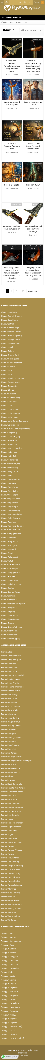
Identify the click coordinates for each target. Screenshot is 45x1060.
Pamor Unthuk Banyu (10, 900)
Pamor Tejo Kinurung (10, 861)
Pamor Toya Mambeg (10, 873)
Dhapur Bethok (7, 324)
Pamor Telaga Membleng (12, 865)
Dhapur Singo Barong (10, 619)
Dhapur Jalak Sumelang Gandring (15, 429)
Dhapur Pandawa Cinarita (12, 526)
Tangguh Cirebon (8, 949)
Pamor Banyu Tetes (9, 667)
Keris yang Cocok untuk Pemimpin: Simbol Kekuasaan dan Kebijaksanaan (33, 271)
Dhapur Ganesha (8, 394)
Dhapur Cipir (6, 370)
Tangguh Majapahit (9, 987)
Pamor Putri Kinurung (10, 803)
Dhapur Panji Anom (9, 541)
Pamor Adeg (6, 652)
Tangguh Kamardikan (10, 968)
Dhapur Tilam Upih (9, 634)
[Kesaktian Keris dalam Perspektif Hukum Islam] (33, 130)
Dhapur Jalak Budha (9, 409)
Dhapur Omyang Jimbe (11, 514)
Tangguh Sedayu (8, 1015)
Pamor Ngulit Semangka (11, 784)
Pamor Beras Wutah (10, 683)
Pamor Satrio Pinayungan (12, 823)
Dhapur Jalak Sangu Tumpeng (14, 421)
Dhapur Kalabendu (9, 440)
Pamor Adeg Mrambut (11, 656)
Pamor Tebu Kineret (10, 858)
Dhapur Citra (6, 374)
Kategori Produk (13, 18)
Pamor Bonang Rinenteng (12, 687)
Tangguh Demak (8, 952)
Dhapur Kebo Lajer (9, 452)
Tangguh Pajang (8, 999)
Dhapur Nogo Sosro (9, 502)
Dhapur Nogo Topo (9, 506)
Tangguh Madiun (8, 976)
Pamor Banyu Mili (8, 663)
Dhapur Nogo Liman (9, 487)
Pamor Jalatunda (8, 714)
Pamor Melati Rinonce (10, 768)
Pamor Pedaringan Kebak (12, 792)
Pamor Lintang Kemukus (11, 757)
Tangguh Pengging (9, 1011)
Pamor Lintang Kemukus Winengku (16, 760)
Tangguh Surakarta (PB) (11, 1026)
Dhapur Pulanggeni (9, 557)
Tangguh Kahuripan (9, 964)
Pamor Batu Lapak (9, 671)
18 (23, 291)
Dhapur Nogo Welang (10, 510)
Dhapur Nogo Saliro (9, 491)
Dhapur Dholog (7, 390)
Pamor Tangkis (7, 854)
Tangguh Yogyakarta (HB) (12, 1038)
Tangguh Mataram (9, 991)
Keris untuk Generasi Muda (33, 103)
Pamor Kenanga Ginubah (12, 737)
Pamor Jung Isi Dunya (10, 722)
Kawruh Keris (16, 39)
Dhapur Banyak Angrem (11, 316)
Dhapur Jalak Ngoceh (10, 413)
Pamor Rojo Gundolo (10, 815)
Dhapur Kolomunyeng (10, 464)
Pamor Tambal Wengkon (12, 850)
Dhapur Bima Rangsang (11, 335)
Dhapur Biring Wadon (10, 343)
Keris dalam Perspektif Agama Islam (12, 146)
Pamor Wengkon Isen (10, 916)
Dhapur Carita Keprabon (11, 362)
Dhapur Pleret (7, 553)
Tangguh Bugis (7, 945)
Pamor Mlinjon (7, 776)
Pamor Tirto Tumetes (10, 869)
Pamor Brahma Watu (10, 690)
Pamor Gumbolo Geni (10, 706)
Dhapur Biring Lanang (10, 339)
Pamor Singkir (7, 834)
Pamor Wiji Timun (8, 920)
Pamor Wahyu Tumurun (11, 904)
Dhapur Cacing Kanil (10, 355)
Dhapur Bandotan (9, 312)
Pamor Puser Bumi (9, 799)
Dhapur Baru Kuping (9, 320)
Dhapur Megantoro (9, 471)
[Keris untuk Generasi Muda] (33, 89)
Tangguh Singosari (9, 1022)
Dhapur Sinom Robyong (11, 627)
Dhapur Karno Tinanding (11, 448)
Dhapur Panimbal (8, 537)
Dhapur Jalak (6, 405)
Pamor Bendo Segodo (10, 679)
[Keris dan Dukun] (33, 172)
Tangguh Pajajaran (9, 995)
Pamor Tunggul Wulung (11, 885)
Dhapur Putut (7, 561)
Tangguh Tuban (8, 1030)
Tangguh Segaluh (9, 1019)
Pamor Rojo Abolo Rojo (11, 811)
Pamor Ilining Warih (9, 710)
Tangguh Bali (6, 933)
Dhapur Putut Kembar (10, 565)
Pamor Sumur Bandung (11, 842)
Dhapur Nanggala (8, 483)
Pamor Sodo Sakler (9, 838)
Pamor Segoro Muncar (11, 826)
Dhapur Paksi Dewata (10, 518)
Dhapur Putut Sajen (9, 568)
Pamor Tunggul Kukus (10, 881)
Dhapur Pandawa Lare (10, 530)
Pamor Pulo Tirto (8, 795)
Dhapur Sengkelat (9, 607)
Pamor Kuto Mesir (8, 749)
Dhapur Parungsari (9, 545)
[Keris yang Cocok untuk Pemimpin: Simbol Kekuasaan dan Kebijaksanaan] (33, 254)
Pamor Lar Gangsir (9, 753)
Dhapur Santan (7, 588)
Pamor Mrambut (8, 780)
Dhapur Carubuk (8, 366)
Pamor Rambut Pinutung (12, 807)
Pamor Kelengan (8, 733)
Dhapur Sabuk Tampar (11, 584)
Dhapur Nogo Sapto (9, 495)
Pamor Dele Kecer (9, 698)
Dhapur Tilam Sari (9, 631)
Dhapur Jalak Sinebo (10, 425)
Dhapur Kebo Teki (8, 456)
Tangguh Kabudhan (9, 960)
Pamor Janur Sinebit (10, 718)
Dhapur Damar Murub (10, 382)
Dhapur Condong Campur (12, 378)
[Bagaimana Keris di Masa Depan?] (12, 89)
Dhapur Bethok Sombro (11, 331)
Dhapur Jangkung (9, 432)
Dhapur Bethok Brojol (10, 328)
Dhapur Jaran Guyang (10, 436)
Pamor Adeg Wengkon (11, 659)
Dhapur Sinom (7, 623)
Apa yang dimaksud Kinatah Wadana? (11, 227)
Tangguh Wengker (9, 1034)
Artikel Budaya (16, 80)
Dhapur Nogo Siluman (10, 498)
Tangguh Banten (8, 937)
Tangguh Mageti (8, 984)
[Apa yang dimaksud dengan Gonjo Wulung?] (33, 213)
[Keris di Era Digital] (12, 172)
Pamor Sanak (7, 819)
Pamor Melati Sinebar (10, 772)
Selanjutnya (33, 291)
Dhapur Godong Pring (10, 397)
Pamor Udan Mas (8, 889)
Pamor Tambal (7, 846)
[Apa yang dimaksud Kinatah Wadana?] (12, 213)
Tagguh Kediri (7, 972)
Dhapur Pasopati (8, 549)
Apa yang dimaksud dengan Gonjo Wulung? (33, 229)
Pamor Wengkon (8, 912)
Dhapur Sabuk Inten (9, 580)
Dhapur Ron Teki (8, 576)
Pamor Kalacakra (8, 729)
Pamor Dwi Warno (9, 702)
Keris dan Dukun (33, 185)
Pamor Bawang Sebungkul (12, 675)
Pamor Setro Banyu (9, 830)
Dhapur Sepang (8, 611)
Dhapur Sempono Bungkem (13, 603)
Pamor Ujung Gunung (10, 893)
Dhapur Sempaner (9, 596)
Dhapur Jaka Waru (9, 401)
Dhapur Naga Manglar (10, 479)
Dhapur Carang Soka (10, 359)
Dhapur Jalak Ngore (9, 417)
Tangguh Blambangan (11, 941)
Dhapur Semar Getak (10, 592)
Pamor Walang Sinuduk (11, 908)
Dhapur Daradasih (9, 386)
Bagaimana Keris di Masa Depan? (12, 103)
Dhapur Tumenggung (10, 638)
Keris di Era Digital (11, 185)
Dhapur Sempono (9, 599)
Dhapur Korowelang (9, 467)
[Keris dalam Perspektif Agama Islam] (12, 130)
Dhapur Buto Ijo (7, 351)
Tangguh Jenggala (9, 956)
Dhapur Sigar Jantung (10, 615)
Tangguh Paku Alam (10, 1003)
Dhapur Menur (7, 475)
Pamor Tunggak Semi (10, 877)
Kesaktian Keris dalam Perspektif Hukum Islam (33, 146)
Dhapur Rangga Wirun (10, 572)
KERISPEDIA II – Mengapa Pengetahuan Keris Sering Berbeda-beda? (12, 66)
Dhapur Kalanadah (9, 444)
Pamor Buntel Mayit (9, 694)
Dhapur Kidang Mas (9, 460)
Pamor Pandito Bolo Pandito (13, 788)
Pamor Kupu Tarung (10, 745)
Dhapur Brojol (7, 347)
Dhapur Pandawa (8, 522)
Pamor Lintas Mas (8, 764)
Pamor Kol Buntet (8, 741)
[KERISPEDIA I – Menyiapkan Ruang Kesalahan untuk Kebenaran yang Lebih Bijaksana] (33, 48)
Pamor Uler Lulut (8, 896)
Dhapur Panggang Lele (11, 533)
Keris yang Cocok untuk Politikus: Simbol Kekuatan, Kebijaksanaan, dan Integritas (12, 272)
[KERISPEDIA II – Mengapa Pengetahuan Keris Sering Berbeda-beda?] (12, 48)
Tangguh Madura (8, 980)
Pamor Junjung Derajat (11, 725)
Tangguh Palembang (10, 1007)
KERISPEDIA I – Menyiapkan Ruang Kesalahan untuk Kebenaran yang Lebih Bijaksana (33, 66)
